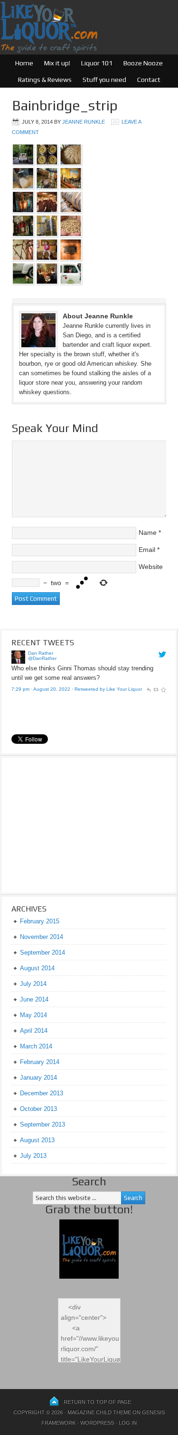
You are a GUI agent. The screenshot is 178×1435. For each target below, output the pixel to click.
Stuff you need (104, 79)
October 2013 (38, 1108)
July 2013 (33, 1155)
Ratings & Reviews (45, 79)
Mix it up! (57, 63)
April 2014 (33, 1030)
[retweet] (156, 689)
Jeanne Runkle (83, 122)
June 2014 (34, 999)
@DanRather (42, 658)
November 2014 (41, 936)
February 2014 (39, 1061)
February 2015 (39, 921)
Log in (128, 1423)
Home (24, 63)
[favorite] (163, 689)
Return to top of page (97, 1402)
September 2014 (42, 952)
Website (151, 566)
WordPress (97, 1423)
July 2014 (33, 983)
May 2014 (33, 1015)
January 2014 (38, 1077)
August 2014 (37, 968)
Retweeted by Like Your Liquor (108, 689)
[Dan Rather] (18, 661)
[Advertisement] (70, 824)
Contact (148, 79)
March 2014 (36, 1046)
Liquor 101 (96, 63)
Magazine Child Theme (99, 1412)
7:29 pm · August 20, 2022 (40, 689)
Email (147, 549)
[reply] (148, 689)
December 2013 (41, 1093)
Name (148, 532)
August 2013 (37, 1140)
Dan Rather (40, 653)
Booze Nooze (143, 63)
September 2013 (42, 1124)
